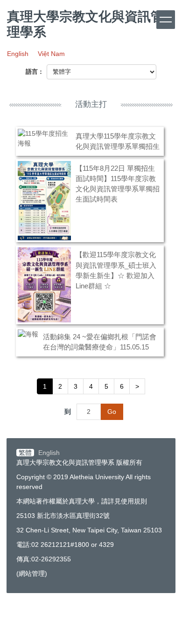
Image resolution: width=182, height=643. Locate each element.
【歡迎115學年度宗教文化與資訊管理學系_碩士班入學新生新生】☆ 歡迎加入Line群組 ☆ (116, 270)
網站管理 (32, 573)
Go (111, 411)
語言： (35, 71)
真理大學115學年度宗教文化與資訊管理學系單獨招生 (118, 141)
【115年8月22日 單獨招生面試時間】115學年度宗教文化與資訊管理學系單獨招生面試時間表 (118, 183)
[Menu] (165, 19)
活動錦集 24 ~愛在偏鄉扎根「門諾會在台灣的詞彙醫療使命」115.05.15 (99, 342)
